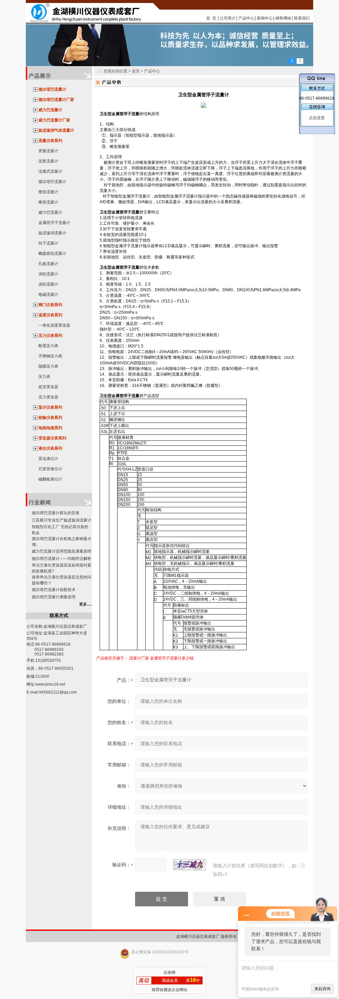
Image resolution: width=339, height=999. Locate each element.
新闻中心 (265, 18)
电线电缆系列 (50, 428)
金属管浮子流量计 (54, 222)
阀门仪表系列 (50, 304)
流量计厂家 (139, 658)
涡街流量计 (48, 284)
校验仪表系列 (50, 417)
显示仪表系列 (50, 407)
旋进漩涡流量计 (52, 233)
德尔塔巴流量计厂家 (56, 99)
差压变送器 (48, 387)
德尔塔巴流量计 (52, 89)
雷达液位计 (48, 458)
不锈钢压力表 (50, 356)
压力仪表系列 (50, 335)
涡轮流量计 (48, 274)
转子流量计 (48, 243)
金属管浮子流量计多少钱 (172, 658)
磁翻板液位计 (50, 479)
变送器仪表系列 (52, 438)
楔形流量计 (48, 192)
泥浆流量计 (48, 161)
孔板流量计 (48, 263)
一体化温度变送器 (54, 325)
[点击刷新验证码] (189, 864)
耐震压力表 (48, 345)
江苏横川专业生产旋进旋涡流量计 (61, 520)
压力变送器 (48, 397)
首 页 (211, 18)
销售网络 (283, 18)
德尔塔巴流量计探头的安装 (55, 513)
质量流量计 (48, 151)
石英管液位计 (50, 469)
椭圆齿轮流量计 (52, 253)
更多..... (85, 604)
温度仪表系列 (50, 315)
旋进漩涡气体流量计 (56, 130)
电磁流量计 (48, 294)
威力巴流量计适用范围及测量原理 (61, 551)
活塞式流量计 (50, 171)
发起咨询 (322, 988)
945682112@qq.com (58, 692)
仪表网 (169, 972)
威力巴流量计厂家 (54, 120)
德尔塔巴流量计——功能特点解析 (61, 558)
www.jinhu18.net (50, 684)
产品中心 (246, 18)
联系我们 (302, 18)
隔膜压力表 (48, 366)
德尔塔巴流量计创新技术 (53, 589)
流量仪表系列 (50, 140)
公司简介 (228, 18)
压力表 (44, 376)
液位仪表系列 (50, 448)
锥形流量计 (48, 202)
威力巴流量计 (50, 110)
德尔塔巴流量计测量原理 (53, 597)
